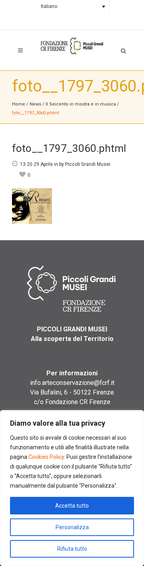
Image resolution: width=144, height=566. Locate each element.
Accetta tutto (72, 505)
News (35, 104)
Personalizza (72, 527)
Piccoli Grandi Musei (87, 164)
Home (18, 104)
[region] (72, 488)
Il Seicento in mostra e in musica (81, 104)
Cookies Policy (46, 457)
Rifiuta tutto (72, 549)
